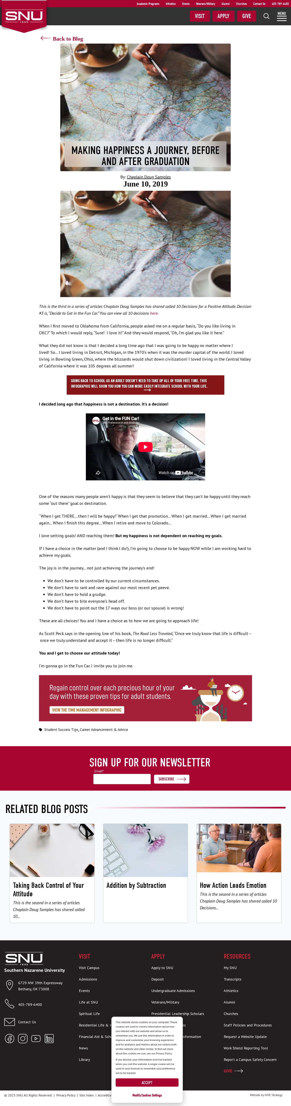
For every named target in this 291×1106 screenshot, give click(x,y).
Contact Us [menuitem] (259, 4)
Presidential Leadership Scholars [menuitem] (177, 1013)
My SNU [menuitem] (230, 967)
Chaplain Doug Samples (149, 177)
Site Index (86, 1095)
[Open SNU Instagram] (22, 1039)
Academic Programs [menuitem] (148, 4)
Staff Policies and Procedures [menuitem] (248, 1025)
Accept (147, 1082)
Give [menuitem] (246, 16)
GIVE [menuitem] (228, 1071)
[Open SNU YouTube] (36, 1039)
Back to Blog (68, 39)
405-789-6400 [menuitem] (280, 4)
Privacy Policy (65, 1095)
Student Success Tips (61, 729)
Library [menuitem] (84, 1059)
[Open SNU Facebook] (9, 1039)
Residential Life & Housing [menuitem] (101, 1025)
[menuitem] (266, 16)
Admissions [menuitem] (88, 979)
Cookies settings (151, 1095)
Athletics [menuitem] (171, 4)
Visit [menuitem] (200, 16)
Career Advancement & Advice (104, 729)
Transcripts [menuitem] (232, 979)
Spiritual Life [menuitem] (89, 1013)
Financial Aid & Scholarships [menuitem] (102, 1036)
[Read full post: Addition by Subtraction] (145, 873)
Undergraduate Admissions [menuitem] (173, 990)
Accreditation (107, 1095)
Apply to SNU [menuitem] (162, 967)
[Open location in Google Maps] (11, 986)
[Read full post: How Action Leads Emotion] (239, 873)
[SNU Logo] (24, 15)
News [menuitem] (83, 1048)
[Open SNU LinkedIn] (49, 1039)
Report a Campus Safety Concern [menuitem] (250, 1059)
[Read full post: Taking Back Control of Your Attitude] (52, 873)
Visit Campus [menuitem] (89, 967)
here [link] (154, 313)
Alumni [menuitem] (226, 4)
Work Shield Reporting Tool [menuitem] (246, 1048)
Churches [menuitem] (241, 4)
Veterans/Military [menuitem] (205, 4)
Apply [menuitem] (223, 16)
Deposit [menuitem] (157, 979)
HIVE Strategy (273, 1095)
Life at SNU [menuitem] (88, 1002)
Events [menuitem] (186, 4)
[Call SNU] (11, 1004)
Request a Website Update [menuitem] (245, 1036)
